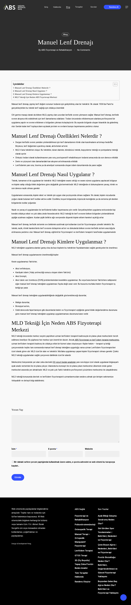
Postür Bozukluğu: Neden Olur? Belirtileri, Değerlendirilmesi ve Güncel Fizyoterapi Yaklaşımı (107, 567)
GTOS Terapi (81, 555)
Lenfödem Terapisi (84, 550)
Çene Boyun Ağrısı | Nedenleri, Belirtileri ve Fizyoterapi (107, 549)
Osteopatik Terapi (83, 529)
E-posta (52, 449)
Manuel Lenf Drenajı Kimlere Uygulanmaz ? (33, 94)
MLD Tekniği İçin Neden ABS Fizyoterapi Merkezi (36, 97)
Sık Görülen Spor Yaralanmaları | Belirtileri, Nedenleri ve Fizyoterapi (107, 534)
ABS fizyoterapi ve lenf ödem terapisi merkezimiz (96, 340)
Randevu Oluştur (83, 581)
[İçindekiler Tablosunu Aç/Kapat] (114, 84)
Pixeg (29, 544)
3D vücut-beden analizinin (64, 362)
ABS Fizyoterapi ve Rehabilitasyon (56, 50)
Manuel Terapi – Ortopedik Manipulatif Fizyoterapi (82, 540)
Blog (65, 34)
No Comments (83, 50)
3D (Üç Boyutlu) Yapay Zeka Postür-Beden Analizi (84, 564)
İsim (14, 449)
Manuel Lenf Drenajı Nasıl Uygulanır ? (31, 91)
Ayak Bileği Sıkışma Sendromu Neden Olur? (107, 520)
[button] (126, 7)
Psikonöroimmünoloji (85, 524)
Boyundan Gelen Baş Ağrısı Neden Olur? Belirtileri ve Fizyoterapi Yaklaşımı (108, 587)
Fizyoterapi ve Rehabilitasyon (82, 518)
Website (89, 449)
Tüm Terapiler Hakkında (81, 575)
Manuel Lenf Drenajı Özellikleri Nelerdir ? (32, 88)
